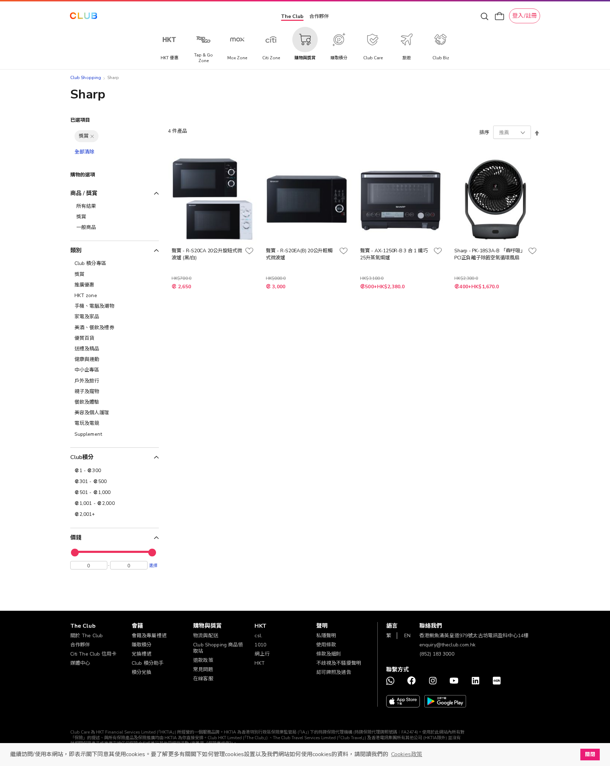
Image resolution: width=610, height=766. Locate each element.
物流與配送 (205, 635)
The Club (292, 16)
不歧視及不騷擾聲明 (338, 663)
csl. (258, 635)
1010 (260, 644)
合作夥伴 (319, 16)
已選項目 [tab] (80, 120)
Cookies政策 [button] (406, 754)
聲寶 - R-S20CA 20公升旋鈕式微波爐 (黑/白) (207, 254)
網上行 (262, 654)
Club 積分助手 (147, 663)
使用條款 (326, 644)
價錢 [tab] (76, 538)
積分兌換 (142, 672)
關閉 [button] (590, 754)
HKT (259, 663)
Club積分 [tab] (82, 457)
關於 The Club (86, 635)
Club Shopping (85, 77)
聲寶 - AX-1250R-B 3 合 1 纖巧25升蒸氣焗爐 (393, 254)
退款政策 (203, 660)
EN (407, 635)
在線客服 (203, 678)
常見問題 (203, 669)
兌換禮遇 (142, 654)
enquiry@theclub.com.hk (447, 644)
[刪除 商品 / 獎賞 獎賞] (92, 136)
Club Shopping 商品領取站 (218, 648)
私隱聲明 (326, 635)
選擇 (153, 565)
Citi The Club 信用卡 (93, 654)
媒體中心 (80, 663)
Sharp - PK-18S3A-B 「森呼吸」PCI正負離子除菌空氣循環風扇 (488, 254)
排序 (484, 132)
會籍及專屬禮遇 (149, 635)
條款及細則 (328, 654)
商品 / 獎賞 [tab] (84, 193)
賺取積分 (142, 644)
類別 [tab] (76, 250)
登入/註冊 (524, 16)
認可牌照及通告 (333, 672)
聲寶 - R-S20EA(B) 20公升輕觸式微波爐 (299, 254)
